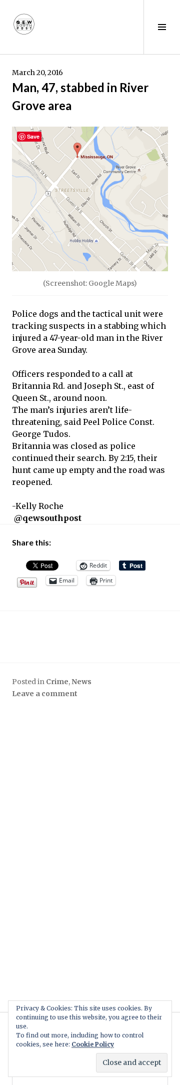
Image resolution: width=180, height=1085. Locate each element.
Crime (57, 681)
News (82, 681)
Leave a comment (45, 693)
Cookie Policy (93, 1044)
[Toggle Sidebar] (162, 27)
